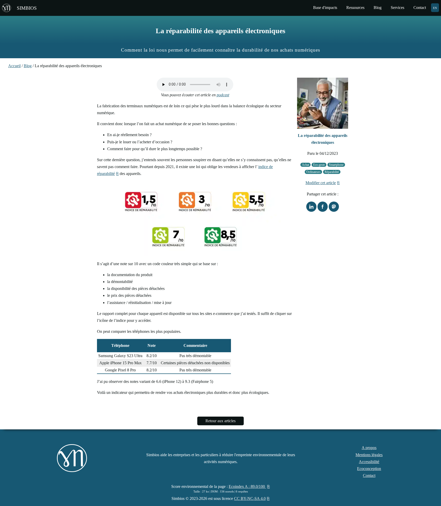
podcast (223, 95)
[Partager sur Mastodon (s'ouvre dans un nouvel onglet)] (334, 207)
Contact (369, 475)
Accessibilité (369, 462)
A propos (369, 447)
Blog (28, 66)
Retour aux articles (220, 421)
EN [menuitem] (435, 7)
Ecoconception (369, 468)
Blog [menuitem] (378, 7)
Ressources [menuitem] (355, 7)
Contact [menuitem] (419, 7)
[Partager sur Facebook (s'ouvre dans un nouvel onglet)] (322, 207)
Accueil (14, 66)
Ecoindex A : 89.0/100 (247, 486)
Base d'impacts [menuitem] (325, 7)
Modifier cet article (320, 183)
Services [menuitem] (397, 7)
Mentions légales (369, 455)
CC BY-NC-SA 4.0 (250, 498)
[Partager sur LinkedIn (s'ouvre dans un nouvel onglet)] (311, 207)
